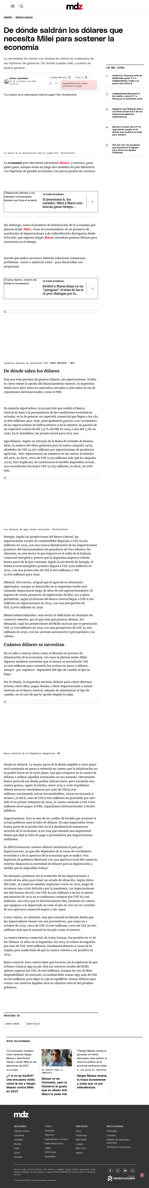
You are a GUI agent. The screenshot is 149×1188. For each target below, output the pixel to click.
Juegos (79, 1144)
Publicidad (112, 1131)
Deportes (49, 1135)
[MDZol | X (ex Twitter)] (132, 1170)
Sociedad (49, 1130)
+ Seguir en (79, 77)
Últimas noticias (21, 1131)
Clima (78, 1131)
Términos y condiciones (119, 1147)
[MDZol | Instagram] (117, 1170)
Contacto (111, 1135)
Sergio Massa (12, 1024)
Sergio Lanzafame (18, 79)
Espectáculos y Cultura (56, 1139)
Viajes (48, 1148)
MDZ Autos (50, 1152)
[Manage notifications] (142, 1175)
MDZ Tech (81, 1148)
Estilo (16, 1148)
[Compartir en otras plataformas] (56, 83)
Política (48, 1126)
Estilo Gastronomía (54, 1143)
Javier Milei (33, 1024)
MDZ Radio (81, 1139)
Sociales (18, 1157)
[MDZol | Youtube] (125, 1170)
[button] (13, 6)
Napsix (79, 1152)
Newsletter (50, 1156)
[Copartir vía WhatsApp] (50, 83)
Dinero (8, 17)
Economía (19, 1135)
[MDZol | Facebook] (110, 1170)
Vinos (17, 1152)
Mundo (17, 1144)
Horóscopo (81, 1135)
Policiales (18, 1139)
